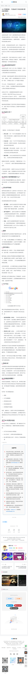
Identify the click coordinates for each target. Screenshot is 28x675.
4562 (11, 548)
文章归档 (15, 648)
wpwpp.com (13, 509)
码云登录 (19, 605)
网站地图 (3, 647)
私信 (25, 14)
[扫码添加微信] (25, 659)
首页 (3, 5)
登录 (11, 598)
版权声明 (9, 647)
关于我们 (19, 647)
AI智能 (6, 5)
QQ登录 (10, 605)
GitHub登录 (14, 608)
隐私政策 (14, 647)
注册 (19, 598)
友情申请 (24, 647)
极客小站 (7, 13)
